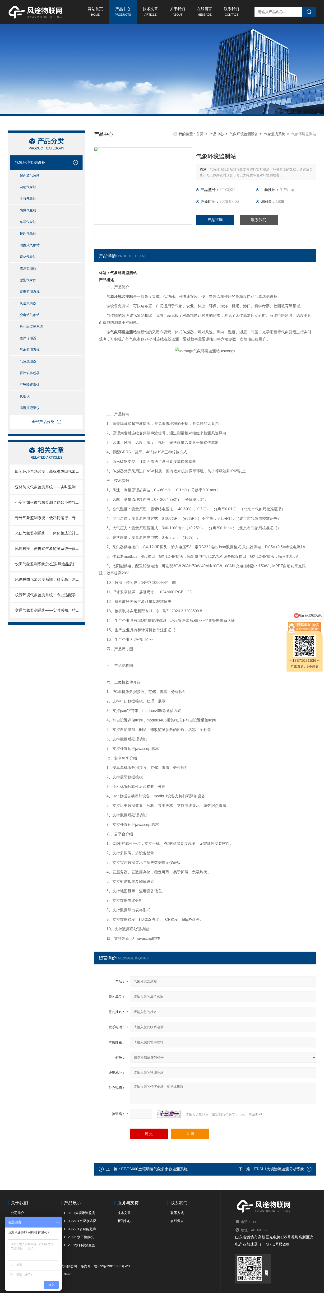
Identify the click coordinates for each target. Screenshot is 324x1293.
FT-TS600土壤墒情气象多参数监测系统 (154, 1169)
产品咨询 (215, 220)
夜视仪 (25, 396)
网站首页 (95, 11)
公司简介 (17, 1213)
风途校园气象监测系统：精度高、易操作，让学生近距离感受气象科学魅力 (49, 579)
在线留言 (204, 11)
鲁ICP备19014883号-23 (112, 1266)
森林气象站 (28, 257)
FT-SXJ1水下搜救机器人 (82, 1237)
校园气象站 (28, 233)
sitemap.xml (64, 1273)
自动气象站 (28, 187)
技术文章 (150, 11)
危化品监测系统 (31, 326)
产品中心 (123, 11)
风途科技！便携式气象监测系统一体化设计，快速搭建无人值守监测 (49, 549)
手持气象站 (28, 198)
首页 (200, 134)
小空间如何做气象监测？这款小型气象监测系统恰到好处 (49, 502)
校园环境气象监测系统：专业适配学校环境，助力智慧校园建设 (49, 595)
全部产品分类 (43, 422)
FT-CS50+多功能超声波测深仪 (82, 1229)
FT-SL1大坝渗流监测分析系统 (279, 1169)
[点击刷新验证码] (169, 1114)
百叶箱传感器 (30, 373)
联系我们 (231, 11)
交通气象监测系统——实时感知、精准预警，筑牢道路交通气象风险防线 (49, 610)
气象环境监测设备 (30, 162)
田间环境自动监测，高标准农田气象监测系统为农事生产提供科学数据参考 (49, 472)
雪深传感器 (28, 338)
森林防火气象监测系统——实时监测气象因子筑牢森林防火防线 (49, 487)
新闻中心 (124, 1221)
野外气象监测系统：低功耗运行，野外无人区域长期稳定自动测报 (49, 518)
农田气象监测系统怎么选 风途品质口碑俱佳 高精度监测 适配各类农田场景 (49, 564)
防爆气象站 (28, 210)
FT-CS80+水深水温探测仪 (82, 1221)
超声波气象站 (30, 175)
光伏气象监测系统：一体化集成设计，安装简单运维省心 (49, 533)
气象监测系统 (30, 350)
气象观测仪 (28, 361)
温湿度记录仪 (30, 408)
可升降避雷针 (30, 384)
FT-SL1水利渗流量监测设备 (82, 1245)
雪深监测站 (28, 268)
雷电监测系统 (30, 291)
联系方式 (177, 1213)
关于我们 (177, 11)
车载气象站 (28, 222)
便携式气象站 (30, 245)
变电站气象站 (30, 315)
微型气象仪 (28, 280)
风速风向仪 (28, 303)
